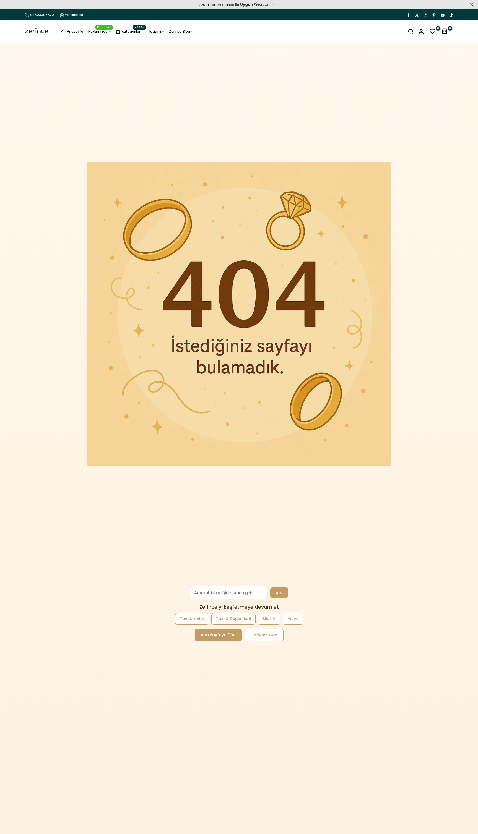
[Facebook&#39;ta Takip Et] (408, 15)
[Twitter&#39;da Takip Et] (416, 15)
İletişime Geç (264, 635)
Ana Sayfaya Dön (218, 634)
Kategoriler (133, 31)
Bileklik (269, 618)
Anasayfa (75, 31)
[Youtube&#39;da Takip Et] (442, 15)
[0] (433, 31)
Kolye (292, 618)
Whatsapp (74, 14)
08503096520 (41, 14)
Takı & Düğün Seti (233, 618)
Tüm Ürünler (192, 618)
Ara (279, 592)
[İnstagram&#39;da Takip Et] (425, 15)
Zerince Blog (179, 31)
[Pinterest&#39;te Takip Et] (434, 15)
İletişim (155, 31)
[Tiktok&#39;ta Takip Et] (451, 15)
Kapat (6, 4)
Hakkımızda (99, 31)
